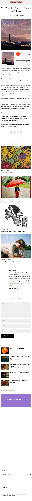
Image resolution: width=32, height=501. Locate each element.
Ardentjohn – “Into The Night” (20, 372)
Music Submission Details (7, 390)
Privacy (13, 494)
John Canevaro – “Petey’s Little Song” (13, 231)
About (2, 494)
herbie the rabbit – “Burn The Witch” (19, 365)
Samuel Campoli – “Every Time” (11, 262)
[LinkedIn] (17, 288)
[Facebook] (11, 132)
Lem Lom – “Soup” (7, 173)
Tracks (22, 15)
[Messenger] (14, 132)
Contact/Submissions (21, 494)
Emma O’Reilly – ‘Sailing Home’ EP (20, 357)
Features (7, 494)
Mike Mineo (11, 14)
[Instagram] (15, 288)
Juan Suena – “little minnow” (10, 202)
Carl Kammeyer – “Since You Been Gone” (19, 381)
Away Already (7, 74)
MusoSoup (19, 124)
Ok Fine (27, 72)
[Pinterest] (21, 132)
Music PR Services (11, 495)
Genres (4, 495)
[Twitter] (18, 132)
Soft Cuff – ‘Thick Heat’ (17, 348)
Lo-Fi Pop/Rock (14, 15)
